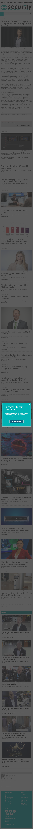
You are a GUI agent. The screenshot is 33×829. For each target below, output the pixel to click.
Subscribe (16, 421)
